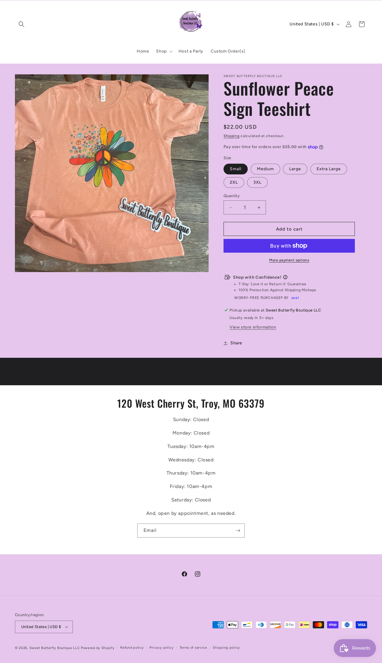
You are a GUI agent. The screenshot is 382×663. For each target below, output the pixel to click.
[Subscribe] (237, 531)
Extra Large (329, 168)
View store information (252, 327)
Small (235, 168)
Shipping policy (226, 648)
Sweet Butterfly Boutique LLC (55, 648)
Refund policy (132, 648)
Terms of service (193, 648)
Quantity (232, 196)
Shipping (232, 136)
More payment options (289, 260)
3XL (257, 182)
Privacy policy (162, 648)
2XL (234, 182)
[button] (21, 24)
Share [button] (236, 343)
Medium (265, 168)
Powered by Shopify (98, 648)
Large (295, 168)
